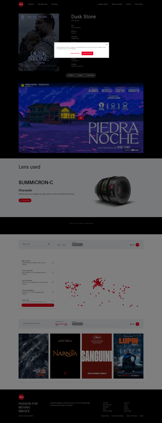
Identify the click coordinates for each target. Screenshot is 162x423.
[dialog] (81, 50)
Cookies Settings (74, 53)
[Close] (107, 44)
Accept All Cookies (87, 53)
